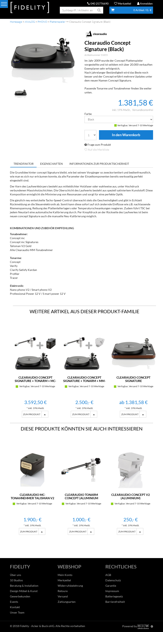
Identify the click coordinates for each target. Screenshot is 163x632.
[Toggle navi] (4, 4)
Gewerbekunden (20, 596)
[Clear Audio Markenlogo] (118, 34)
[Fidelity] (30, 8)
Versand (63, 596)
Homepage (16, 21)
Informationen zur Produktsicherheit (99, 163)
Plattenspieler (57, 21)
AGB (108, 575)
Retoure (63, 591)
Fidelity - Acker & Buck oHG (37, 626)
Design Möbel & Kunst (24, 591)
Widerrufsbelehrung (70, 585)
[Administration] (152, 626)
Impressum (112, 591)
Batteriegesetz (114, 596)
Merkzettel (124, 3)
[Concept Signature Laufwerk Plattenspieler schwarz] (44, 56)
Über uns (15, 575)
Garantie (110, 585)
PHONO (42, 21)
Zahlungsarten (67, 601)
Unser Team (17, 612)
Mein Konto (65, 575)
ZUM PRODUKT (31, 414)
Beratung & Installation (24, 585)
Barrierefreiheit (115, 601)
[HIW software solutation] (143, 626)
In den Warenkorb (126, 135)
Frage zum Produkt (99, 144)
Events (14, 601)
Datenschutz (113, 580)
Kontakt (15, 607)
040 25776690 (99, 3)
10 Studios (16, 580)
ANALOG (30, 21)
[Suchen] (99, 10)
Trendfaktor (24, 163)
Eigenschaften (51, 163)
